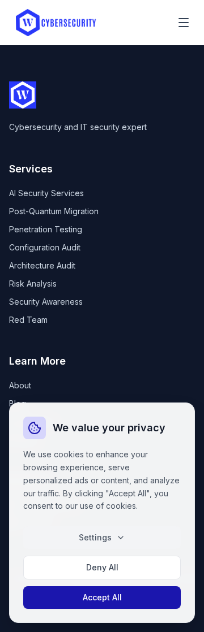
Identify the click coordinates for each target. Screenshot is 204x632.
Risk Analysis (33, 283)
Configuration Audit (44, 247)
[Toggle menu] (183, 22)
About (20, 385)
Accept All (102, 597)
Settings (95, 537)
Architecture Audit (42, 265)
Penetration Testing (45, 229)
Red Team (28, 319)
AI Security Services (46, 193)
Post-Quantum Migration (54, 211)
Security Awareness (46, 301)
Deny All (102, 567)
